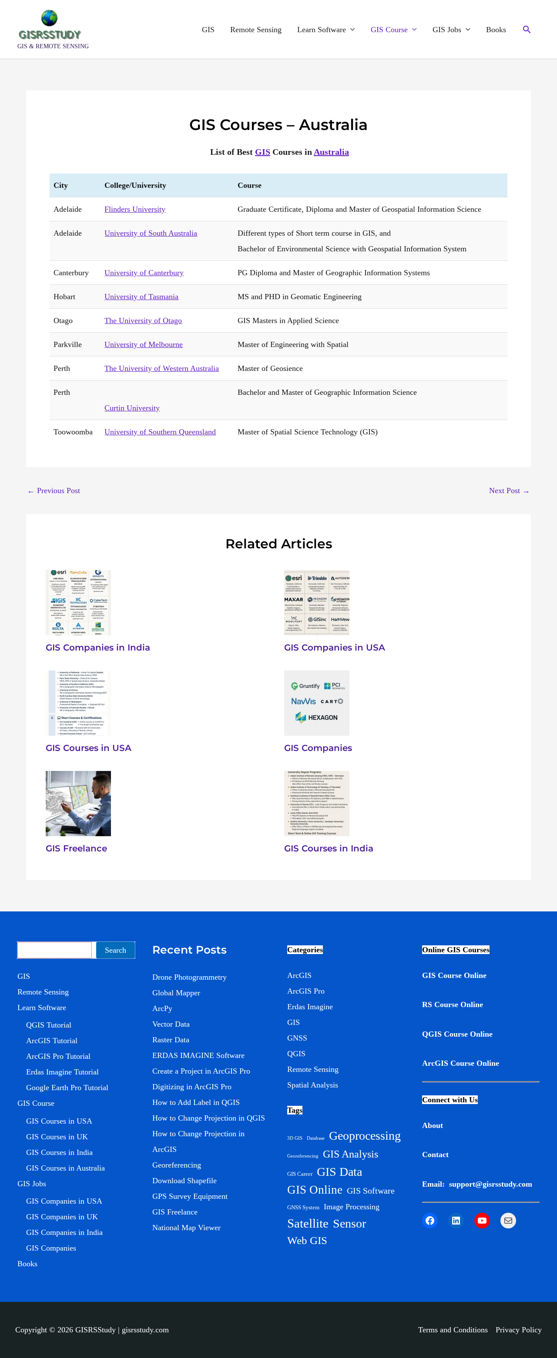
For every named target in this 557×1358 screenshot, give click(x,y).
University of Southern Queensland (160, 431)
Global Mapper (176, 992)
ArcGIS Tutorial (51, 1040)
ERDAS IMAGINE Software (198, 1055)
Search (115, 950)
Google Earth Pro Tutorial (67, 1087)
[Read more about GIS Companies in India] (78, 601)
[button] (527, 29)
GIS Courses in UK (57, 1136)
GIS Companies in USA (334, 647)
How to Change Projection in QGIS (208, 1118)
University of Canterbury (144, 272)
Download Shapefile (184, 1180)
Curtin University (132, 408)
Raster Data (170, 1039)
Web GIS (307, 1240)
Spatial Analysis (312, 1085)
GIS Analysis (350, 1154)
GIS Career (299, 1174)
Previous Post (53, 490)
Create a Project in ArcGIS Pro (201, 1071)
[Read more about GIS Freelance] (78, 802)
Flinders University (134, 209)
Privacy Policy (519, 1329)
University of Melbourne (143, 344)
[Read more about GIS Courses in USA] (78, 702)
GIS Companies (318, 748)
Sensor (349, 1223)
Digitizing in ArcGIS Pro (192, 1086)
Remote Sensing (256, 29)
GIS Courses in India (328, 848)
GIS (208, 29)
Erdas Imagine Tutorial (62, 1072)
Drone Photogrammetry (189, 977)
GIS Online (314, 1189)
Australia (331, 152)
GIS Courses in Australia (65, 1168)
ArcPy (162, 1008)
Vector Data (171, 1024)
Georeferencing (176, 1165)
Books (496, 29)
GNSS (297, 1038)
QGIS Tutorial (48, 1025)
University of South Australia (150, 233)
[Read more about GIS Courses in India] (316, 802)
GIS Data (339, 1171)
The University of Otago (143, 320)
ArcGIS (299, 975)
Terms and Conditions (453, 1329)
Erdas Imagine (310, 1006)
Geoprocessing (365, 1135)
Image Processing (351, 1206)
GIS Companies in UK (62, 1216)
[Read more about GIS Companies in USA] (316, 601)
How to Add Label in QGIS (196, 1102)
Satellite (308, 1223)
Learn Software (321, 29)
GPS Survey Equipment (190, 1196)
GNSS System (303, 1207)
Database (316, 1138)
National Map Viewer (186, 1227)
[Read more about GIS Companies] (316, 702)
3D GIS (294, 1138)
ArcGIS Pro (306, 991)
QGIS (296, 1053)
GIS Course (389, 29)
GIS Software (371, 1190)
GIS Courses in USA (88, 748)
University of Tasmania (141, 296)
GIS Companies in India (98, 647)
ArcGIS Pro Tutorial (58, 1056)
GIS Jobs (447, 29)
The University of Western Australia (161, 368)
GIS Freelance (76, 848)
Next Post (509, 490)
